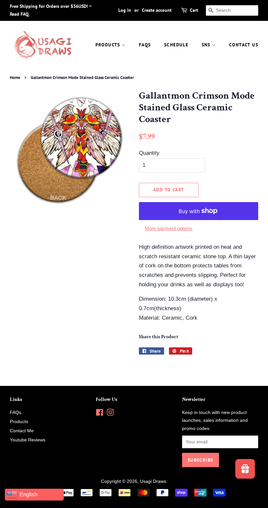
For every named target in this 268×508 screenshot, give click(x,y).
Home (15, 77)
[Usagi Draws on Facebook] (99, 413)
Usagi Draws (153, 481)
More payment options (169, 228)
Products (108, 45)
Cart (194, 10)
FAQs (145, 45)
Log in (124, 10)
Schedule (176, 45)
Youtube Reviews (27, 439)
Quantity (149, 153)
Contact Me (22, 430)
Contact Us (243, 45)
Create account (157, 10)
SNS (207, 45)
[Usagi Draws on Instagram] (110, 413)
